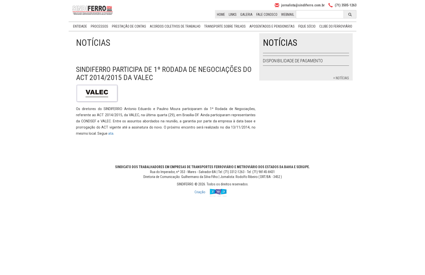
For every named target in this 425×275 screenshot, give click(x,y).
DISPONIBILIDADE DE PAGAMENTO (293, 60)
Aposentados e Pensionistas (272, 26)
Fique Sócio (307, 26)
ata (110, 133)
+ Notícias (341, 78)
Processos (99, 26)
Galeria (246, 14)
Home (221, 14)
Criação (200, 192)
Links (233, 14)
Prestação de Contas (129, 26)
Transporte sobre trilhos (225, 26)
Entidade (80, 26)
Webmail (287, 14)
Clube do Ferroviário (335, 26)
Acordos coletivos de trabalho (175, 26)
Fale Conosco (266, 14)
